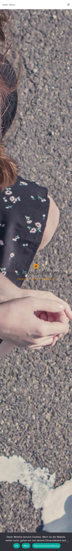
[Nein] (67, 541)
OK (16, 545)
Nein (26, 545)
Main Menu (8, 4)
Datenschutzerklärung (46, 545)
